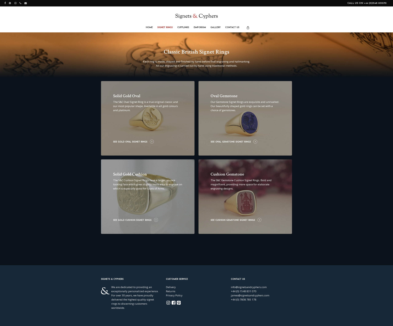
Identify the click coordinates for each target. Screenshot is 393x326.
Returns (170, 291)
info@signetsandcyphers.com (249, 287)
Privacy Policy (174, 295)
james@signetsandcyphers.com (250, 295)
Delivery (171, 287)
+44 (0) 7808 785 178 (243, 299)
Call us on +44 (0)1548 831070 (367, 3)
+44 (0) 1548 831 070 (243, 291)
